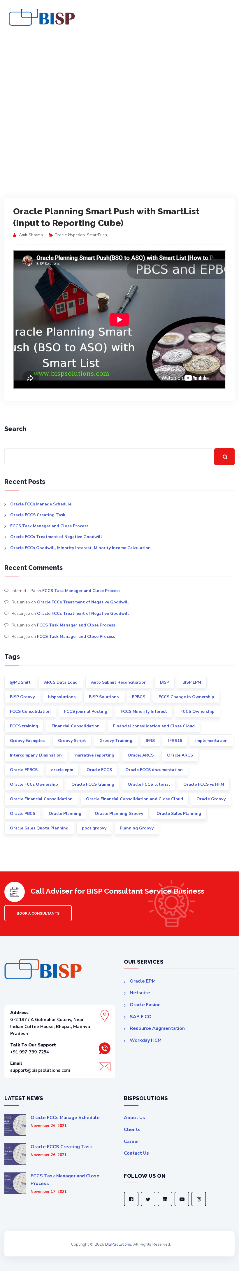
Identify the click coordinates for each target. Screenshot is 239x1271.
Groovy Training (115, 740)
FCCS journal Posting (85, 711)
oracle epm (62, 770)
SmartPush (97, 235)
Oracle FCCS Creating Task (37, 515)
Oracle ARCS (180, 755)
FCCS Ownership (197, 711)
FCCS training (24, 726)
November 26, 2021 (49, 1125)
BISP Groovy (22, 697)
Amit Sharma (31, 235)
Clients (132, 1129)
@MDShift (20, 682)
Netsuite (140, 993)
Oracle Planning (65, 813)
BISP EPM (191, 682)
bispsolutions (61, 697)
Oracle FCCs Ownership (34, 784)
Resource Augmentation (157, 1028)
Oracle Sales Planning (179, 813)
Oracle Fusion (145, 1005)
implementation (211, 740)
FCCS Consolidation (30, 711)
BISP (164, 682)
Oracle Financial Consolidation (41, 799)
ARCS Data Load (61, 682)
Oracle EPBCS (24, 770)
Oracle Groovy (211, 799)
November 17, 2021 (49, 1191)
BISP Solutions (104, 697)
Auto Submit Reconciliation (119, 682)
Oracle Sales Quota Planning (39, 828)
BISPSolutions (118, 1244)
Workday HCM (145, 1040)
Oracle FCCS (99, 770)
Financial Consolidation (76, 726)
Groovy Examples (27, 740)
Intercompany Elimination (36, 755)
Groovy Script (72, 740)
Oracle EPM (143, 981)
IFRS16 (175, 740)
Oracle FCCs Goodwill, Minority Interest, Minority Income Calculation (80, 548)
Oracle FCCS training (92, 784)
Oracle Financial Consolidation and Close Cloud (134, 799)
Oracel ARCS (141, 755)
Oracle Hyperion (70, 235)
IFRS (150, 740)
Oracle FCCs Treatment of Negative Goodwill (56, 537)
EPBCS (138, 697)
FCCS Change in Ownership (186, 697)
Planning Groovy (137, 828)
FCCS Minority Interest (144, 711)
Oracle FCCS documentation (154, 770)
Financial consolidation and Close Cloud (154, 726)
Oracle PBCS (22, 813)
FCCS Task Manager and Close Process (49, 526)
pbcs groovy (94, 828)
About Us (134, 1117)
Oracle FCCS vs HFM (203, 784)
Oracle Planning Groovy (119, 813)
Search (15, 429)
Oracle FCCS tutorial (149, 784)
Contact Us (136, 1153)
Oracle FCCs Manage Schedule (40, 504)
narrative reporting (94, 755)
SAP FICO (141, 1016)
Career (131, 1141)
